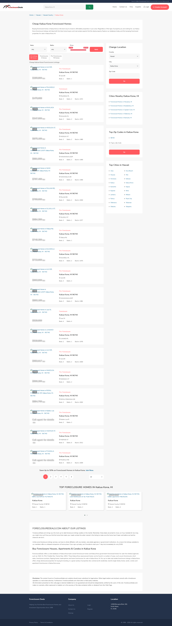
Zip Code (112, 71)
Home (114, 7)
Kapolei (112, 191)
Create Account (161, 7)
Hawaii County (48, 15)
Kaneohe (113, 187)
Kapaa (128, 187)
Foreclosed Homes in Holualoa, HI (121, 102)
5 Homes (44, 57)
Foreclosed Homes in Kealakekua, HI (121, 106)
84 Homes (33, 57)
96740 (112, 138)
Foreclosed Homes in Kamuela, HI (121, 118)
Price (71, 45)
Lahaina (112, 195)
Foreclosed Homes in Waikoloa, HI (121, 114)
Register (90, 609)
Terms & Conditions (46, 622)
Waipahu (128, 207)
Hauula (112, 175)
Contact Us (123, 7)
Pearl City (129, 199)
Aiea (111, 171)
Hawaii (38, 15)
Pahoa (112, 199)
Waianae (128, 203)
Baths (52, 45)
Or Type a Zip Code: (115, 143)
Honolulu (113, 179)
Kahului (128, 179)
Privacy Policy (33, 622)
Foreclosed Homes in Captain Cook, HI (122, 110)
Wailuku (113, 207)
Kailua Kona (129, 183)
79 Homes (56, 57)
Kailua (112, 183)
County (111, 52)
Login (147, 7)
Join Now (89, 470)
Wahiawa (113, 203)
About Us (71, 605)
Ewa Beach (129, 171)
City (110, 62)
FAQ (131, 7)
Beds (32, 45)
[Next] (71, 476)
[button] (85, 515)
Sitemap (70, 613)
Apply (96, 49)
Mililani (128, 195)
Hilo (127, 175)
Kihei (127, 191)
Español (138, 7)
